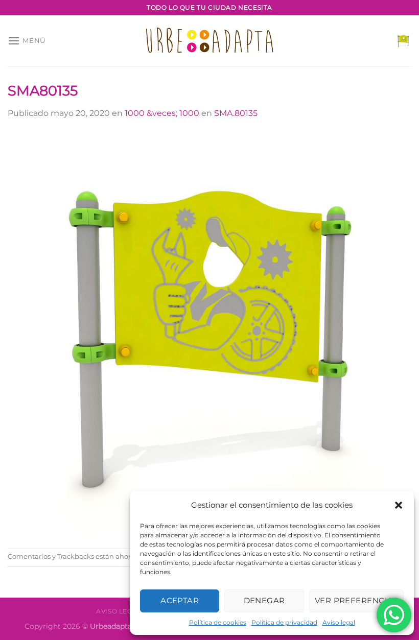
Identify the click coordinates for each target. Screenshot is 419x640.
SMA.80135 (236, 113)
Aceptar (179, 600)
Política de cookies (217, 622)
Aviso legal (338, 622)
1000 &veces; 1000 (162, 113)
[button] (398, 505)
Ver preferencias (356, 600)
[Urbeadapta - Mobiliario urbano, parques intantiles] (209, 40)
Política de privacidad (284, 622)
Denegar (264, 600)
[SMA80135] (209, 333)
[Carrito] (403, 41)
